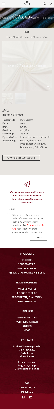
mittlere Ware (31, 136)
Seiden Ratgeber (27, 282)
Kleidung (41, 143)
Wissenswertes (27, 288)
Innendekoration (28, 143)
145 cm (23, 126)
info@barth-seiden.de (28, 368)
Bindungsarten (27, 301)
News (27, 330)
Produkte (18, 37)
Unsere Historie (27, 317)
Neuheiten (27, 259)
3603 (45, 37)
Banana (37, 37)
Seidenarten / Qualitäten (27, 297)
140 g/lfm (24, 130)
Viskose (28, 37)
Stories (27, 325)
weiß (22, 123)
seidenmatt (44, 136)
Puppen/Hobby (27, 147)
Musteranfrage (27, 268)
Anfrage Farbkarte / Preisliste (27, 272)
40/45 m (24, 133)
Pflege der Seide (27, 292)
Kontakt (27, 340)
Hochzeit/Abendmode (30, 140)
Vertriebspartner (27, 321)
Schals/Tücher (41, 147)
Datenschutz (27, 387)
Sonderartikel (27, 264)
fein (22, 136)
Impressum (27, 391)
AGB (27, 383)
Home (9, 37)
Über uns (27, 311)
